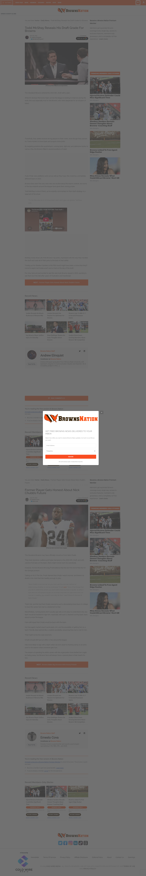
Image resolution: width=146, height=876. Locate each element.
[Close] (101, 412)
